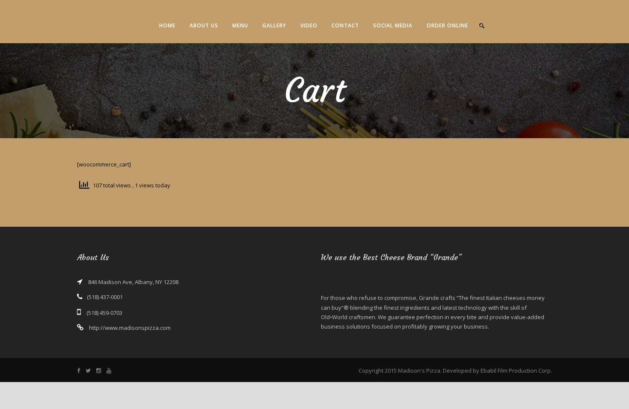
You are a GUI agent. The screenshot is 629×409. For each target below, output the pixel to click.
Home (167, 25)
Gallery (274, 25)
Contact (345, 25)
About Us (204, 25)
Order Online (447, 25)
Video (308, 25)
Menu (240, 25)
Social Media (392, 25)
